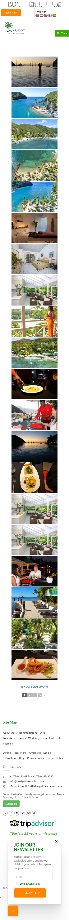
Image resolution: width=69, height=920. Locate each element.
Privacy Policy (35, 758)
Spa (45, 738)
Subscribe (11, 803)
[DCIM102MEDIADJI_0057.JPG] (35, 134)
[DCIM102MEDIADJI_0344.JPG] (35, 353)
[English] (46, 15)
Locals (47, 752)
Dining (7, 752)
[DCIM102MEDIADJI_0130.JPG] (35, 103)
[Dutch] (42, 15)
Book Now (11, 12)
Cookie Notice (55, 758)
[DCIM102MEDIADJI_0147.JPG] (35, 165)
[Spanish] (54, 15)
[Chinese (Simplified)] (37, 15)
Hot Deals (55, 738)
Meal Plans (19, 752)
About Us (8, 732)
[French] (50, 15)
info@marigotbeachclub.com (27, 781)
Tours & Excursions (14, 738)
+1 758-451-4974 (20, 776)
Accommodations (26, 732)
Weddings (34, 738)
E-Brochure (10, 758)
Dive (42, 732)
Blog (22, 758)
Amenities (35, 752)
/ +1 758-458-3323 (42, 776)
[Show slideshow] (34, 686)
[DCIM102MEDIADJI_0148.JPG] (35, 196)
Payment (8, 743)
